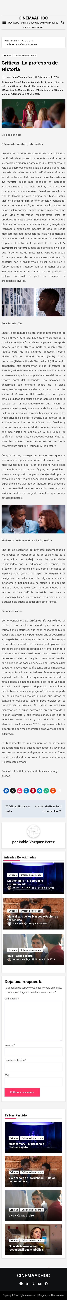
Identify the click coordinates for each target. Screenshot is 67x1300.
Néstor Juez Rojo (22, 887)
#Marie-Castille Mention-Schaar (18, 90)
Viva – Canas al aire (20, 955)
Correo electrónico (15, 1060)
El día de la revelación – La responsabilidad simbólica (26, 1248)
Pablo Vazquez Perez (23, 77)
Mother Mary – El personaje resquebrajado (25, 882)
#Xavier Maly (33, 94)
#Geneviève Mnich (21, 86)
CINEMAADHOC (33, 18)
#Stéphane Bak (18, 94)
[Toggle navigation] (4, 22)
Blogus (42, 1295)
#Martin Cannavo (44, 90)
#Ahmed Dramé (13, 82)
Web (7, 1075)
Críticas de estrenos (25, 55)
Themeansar (57, 1295)
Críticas (7, 55)
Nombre (10, 1045)
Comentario (12, 998)
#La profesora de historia (44, 86)
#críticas (45, 82)
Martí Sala (18, 923)
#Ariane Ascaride (31, 82)
